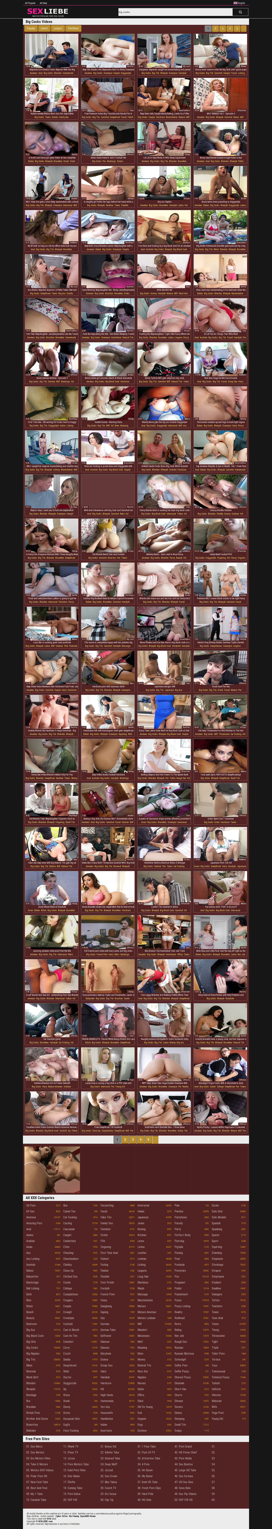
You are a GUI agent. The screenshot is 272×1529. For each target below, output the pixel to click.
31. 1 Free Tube (146, 1446)
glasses (104, 1347)
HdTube (131, 198)
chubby (220, 514)
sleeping (179, 1418)
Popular (31, 28)
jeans (140, 1223)
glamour (105, 1341)
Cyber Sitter (62, 1516)
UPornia (130, 154)
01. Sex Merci (34, 1446)
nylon (140, 1389)
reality (185, 1086)
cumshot (218, 73)
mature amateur (55, 1086)
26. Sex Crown (108, 1476)
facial (234, 73)
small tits (235, 778)
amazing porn (34, 1223)
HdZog (187, 154)
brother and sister (37, 1418)
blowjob (164, 73)
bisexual (117, 866)
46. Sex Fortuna (183, 1476)
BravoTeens (241, 242)
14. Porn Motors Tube (76, 1464)
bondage (31, 1395)
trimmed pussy (220, 1377)
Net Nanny (74, 1516)
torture (216, 1359)
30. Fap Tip (106, 1500)
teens (48, 117)
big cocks (48, 73)
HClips (187, 198)
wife (130, 734)
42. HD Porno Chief (185, 1452)
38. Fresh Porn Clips (149, 1488)
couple (116, 73)
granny (153, 293)
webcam (217, 1401)
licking (241, 73)
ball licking (32, 1288)
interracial (67, 205)
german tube (108, 1330)
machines (142, 1282)
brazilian (109, 293)
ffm (102, 1241)
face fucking (71, 1430)
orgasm (241, 558)
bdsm (43, 910)
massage (126, 646)
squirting (123, 734)
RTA (49, 1519)
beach (29, 1312)
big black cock (180, 249)
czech (66, 1353)
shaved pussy (182, 1377)
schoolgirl (180, 1359)
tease (215, 1312)
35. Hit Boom (145, 1470)
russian (178, 1347)
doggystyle (126, 73)
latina (181, 205)
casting (67, 1223)
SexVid (74, 154)
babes (31, 161)
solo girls (217, 1211)
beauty (179, 558)
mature (182, 117)
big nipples (32, 1353)
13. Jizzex (69, 1458)
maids (140, 1288)
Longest (58, 28)
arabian (30, 1241)
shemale (179, 1383)
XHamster (242, 110)
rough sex (181, 778)
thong (215, 1330)
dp (69, 1130)
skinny (74, 778)
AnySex (74, 198)
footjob (105, 1288)
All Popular (30, 3)
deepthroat (115, 117)
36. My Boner (145, 1476)
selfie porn (180, 1365)
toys (214, 1365)
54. (213, 1464)
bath (29, 1294)
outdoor (235, 514)
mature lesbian (146, 1318)
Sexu (75, 110)
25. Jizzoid (106, 1470)
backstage (32, 1282)
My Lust (186, 66)
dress (66, 1395)
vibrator (216, 1395)
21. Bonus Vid (108, 1446)
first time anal (109, 1253)
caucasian (182, 822)
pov (104, 161)
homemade (68, 73)
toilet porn (218, 1353)
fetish (130, 117)
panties (178, 1211)
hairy (240, 381)
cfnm (66, 1247)
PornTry (130, 66)
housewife (106, 1413)
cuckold (173, 469)
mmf (140, 1341)
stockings (111, 161)
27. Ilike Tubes (108, 1482)
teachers (217, 1306)
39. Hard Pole (145, 1494)
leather (142, 1253)
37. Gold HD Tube (147, 1482)
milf (188, 117)
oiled (72, 161)
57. (213, 1482)
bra (28, 1401)
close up (96, 1130)
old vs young (145, 1407)
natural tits (127, 337)
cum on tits (70, 1336)
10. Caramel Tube (36, 1500)
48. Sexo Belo (182, 1488)
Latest (44, 28)
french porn (102, 954)
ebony (66, 1407)
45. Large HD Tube (185, 1470)
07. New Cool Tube (37, 1482)
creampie (108, 73)
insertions (106, 1430)
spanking (217, 1229)
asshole (149, 249)
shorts (178, 1395)
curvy (66, 1347)
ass (185, 425)
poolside (73, 646)
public (241, 161)
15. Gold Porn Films (74, 1470)
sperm (215, 1235)
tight (215, 1341)
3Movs (243, 154)
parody (178, 1223)
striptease (218, 1276)
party (177, 1229)
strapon (216, 1270)
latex (140, 1241)
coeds (127, 998)
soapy (178, 1430)
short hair (183, 293)
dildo (66, 1371)
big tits (155, 73)
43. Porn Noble (183, 1458)
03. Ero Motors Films (38, 1458)
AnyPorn (186, 242)
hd (72, 381)
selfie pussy (181, 1371)
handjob (182, 73)
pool (66, 646)
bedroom (31, 1324)
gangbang (106, 1306)
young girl (120, 1086)
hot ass (105, 1407)
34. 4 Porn (143, 1464)
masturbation (172, 117)
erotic (126, 293)
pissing (178, 1253)
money (173, 1042)
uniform (216, 1389)
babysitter (90, 998)
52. (213, 1452)
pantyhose (180, 1217)
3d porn (31, 1205)
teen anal (217, 1318)
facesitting (107, 1205)
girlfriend (105, 1336)
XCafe (243, 198)
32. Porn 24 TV (146, 1452)
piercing (179, 1241)
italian (236, 117)
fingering (221, 558)
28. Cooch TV (108, 1488)
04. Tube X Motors (37, 1464)
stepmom (217, 1259)
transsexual (218, 1371)
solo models (219, 1217)
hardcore (160, 117)
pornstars (63, 602)
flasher (104, 1270)
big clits (31, 1341)
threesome (224, 734)
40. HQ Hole (144, 1500)
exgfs (66, 1424)
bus (65, 1205)
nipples (141, 1377)
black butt (32, 1377)
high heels (106, 1395)
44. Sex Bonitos (183, 1464)
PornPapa (129, 242)
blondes (58, 73)
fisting (104, 1264)
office (180, 954)
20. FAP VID (70, 1500)
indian (63, 425)
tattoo (180, 514)
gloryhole (176, 646)
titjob (215, 1347)
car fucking (236, 734)
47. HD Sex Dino (183, 1482)
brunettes (58, 161)
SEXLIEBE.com (45, 1521)
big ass (62, 293)
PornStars (73, 28)
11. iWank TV (70, 1446)
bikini (216, 249)
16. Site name (71, 1476)
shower (178, 1401)
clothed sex (70, 1276)
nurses (141, 1383)
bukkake (31, 1430)
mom (117, 425)
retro (122, 514)
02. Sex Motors (35, 1452)
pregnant (179, 1282)
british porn (33, 1413)
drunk (66, 161)
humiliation (116, 337)
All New (43, 3)
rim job (241, 954)
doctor (67, 1377)
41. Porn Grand (183, 1446)
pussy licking (182, 1306)
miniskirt (142, 1330)
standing (217, 1253)
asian (143, 822)
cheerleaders (71, 1259)
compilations (216, 646)
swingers (217, 1294)
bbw (28, 1300)
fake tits (105, 1217)
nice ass (112, 558)
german (51, 381)
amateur (33, 73)
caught (67, 1235)
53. (213, 1458)
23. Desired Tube (110, 1458)
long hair (143, 1276)
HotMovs (73, 242)
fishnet (104, 1259)
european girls (71, 1418)
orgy (140, 1424)
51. (213, 1446)
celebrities (69, 1241)
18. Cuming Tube (72, 1488)
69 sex (30, 1211)
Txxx (132, 110)
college (220, 1086)
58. (213, 1488)
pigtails (178, 1247)
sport (215, 1241)
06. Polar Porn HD (36, 1476)
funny (103, 1300)
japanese (169, 690)
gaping (104, 1312)
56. (213, 1476)
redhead (179, 1318)
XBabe (243, 66)
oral (139, 1413)
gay (102, 1318)
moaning (124, 425)
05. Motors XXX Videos (39, 1470)
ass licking (32, 1259)
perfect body (182, 1235)
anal (40, 73)
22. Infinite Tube (109, 1452)
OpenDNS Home (88, 1516)
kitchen (141, 1235)
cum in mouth (71, 1330)
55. (213, 1470)
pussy (186, 337)
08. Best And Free (36, 1488)
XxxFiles (73, 66)
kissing (141, 1229)
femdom (105, 1229)
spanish (216, 1223)
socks (215, 1205)
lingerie (178, 337)
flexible (124, 205)
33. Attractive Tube (148, 1458)
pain (176, 1205)
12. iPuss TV (70, 1452)
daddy (55, 117)
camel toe (69, 1211)
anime (29, 1235)
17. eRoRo (69, 1482)
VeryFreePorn (184, 110)
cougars (68, 1300)
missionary (143, 1336)
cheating (68, 1253)
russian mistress (184, 1353)
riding (178, 1330)
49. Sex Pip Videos (185, 1494)
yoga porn (218, 1413)
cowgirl (226, 73)
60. (213, 1500)
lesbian (141, 1259)
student (216, 1282)
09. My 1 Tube (34, 1494)
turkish (216, 1383)
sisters (120, 161)
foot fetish (107, 1282)
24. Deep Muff (108, 1464)
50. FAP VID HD (183, 1500)
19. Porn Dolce (71, 1494)
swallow (109, 205)
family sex (63, 117)
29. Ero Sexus (108, 1494)
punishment (181, 1294)
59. (213, 1494)
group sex (232, 381)
